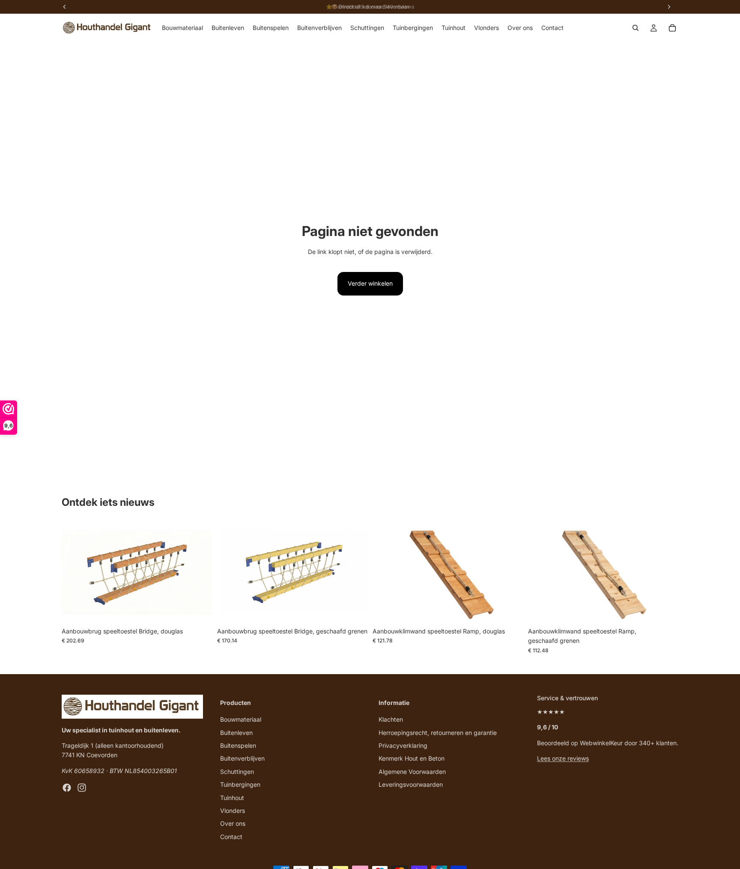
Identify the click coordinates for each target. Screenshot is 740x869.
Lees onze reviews (563, 758)
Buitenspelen (238, 745)
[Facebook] (67, 787)
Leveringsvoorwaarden (411, 784)
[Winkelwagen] (672, 27)
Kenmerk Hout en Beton (412, 758)
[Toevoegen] (198, 610)
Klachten (391, 719)
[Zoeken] (635, 27)
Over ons (232, 823)
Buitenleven (236, 732)
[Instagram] (82, 787)
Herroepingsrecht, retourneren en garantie (438, 732)
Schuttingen (237, 771)
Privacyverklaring (403, 745)
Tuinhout (232, 797)
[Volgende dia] (199, 573)
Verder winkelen (370, 283)
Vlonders (232, 810)
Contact (231, 836)
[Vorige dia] (74, 573)
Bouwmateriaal (240, 719)
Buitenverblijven (242, 758)
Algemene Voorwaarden (412, 771)
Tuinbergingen (240, 784)
